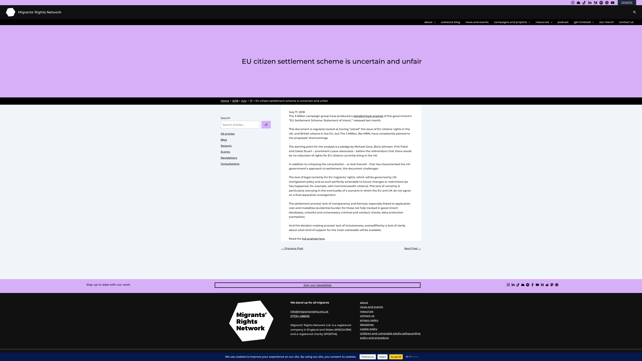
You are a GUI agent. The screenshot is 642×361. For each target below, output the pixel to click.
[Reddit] (547, 284)
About (428, 22)
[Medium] (595, 3)
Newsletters (229, 157)
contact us (626, 22)
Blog (224, 139)
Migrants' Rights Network (39, 12)
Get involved (582, 22)
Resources (542, 22)
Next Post (412, 248)
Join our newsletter (317, 285)
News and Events (477, 22)
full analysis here (313, 238)
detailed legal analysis (368, 116)
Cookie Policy (368, 329)
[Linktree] (607, 3)
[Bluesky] (522, 284)
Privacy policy (369, 320)
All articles (228, 133)
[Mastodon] (552, 284)
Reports (226, 145)
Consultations (230, 163)
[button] (634, 12)
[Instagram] (573, 3)
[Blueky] (578, 3)
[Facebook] (532, 284)
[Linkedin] (590, 3)
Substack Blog (450, 22)
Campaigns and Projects (510, 22)
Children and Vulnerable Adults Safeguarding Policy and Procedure (390, 335)
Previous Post (292, 248)
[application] (434, 22)
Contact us (367, 315)
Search (225, 118)
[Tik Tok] (584, 3)
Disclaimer (367, 324)
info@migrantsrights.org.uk (309, 311)
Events (225, 151)
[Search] (266, 125)
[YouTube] (612, 3)
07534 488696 (300, 316)
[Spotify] (601, 3)
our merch (606, 22)
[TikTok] (518, 284)
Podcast (563, 22)
